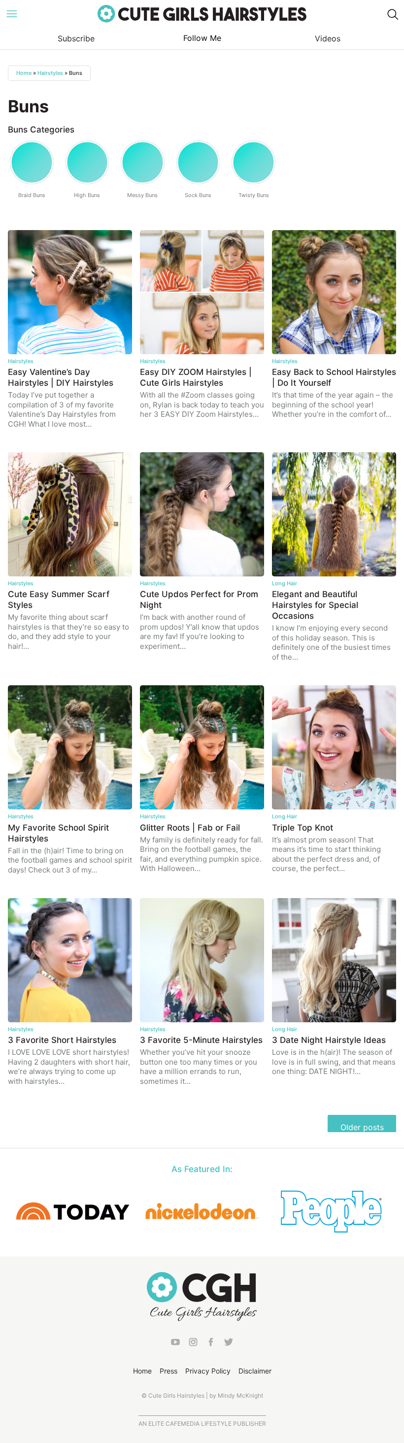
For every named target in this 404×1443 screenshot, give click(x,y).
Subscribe (76, 38)
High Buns (87, 195)
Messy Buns (142, 195)
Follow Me (202, 38)
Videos (327, 38)
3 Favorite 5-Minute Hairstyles (201, 1040)
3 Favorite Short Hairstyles (62, 1040)
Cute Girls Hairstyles (202, 14)
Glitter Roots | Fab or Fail (190, 828)
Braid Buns (31, 195)
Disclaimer (254, 1371)
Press (168, 1371)
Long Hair (284, 583)
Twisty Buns (253, 195)
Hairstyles (50, 72)
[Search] (392, 14)
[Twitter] (229, 1344)
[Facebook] (211, 1344)
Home (24, 72)
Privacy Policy (208, 1371)
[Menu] (12, 14)
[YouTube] (175, 1344)
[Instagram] (193, 1344)
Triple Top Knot (302, 828)
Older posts (362, 1127)
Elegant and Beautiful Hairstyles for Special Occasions (315, 605)
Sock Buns (198, 195)
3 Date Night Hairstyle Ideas (329, 1040)
